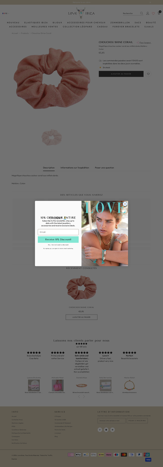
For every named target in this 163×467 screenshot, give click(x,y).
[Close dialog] (125, 204)
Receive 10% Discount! (58, 239)
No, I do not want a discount (58, 245)
